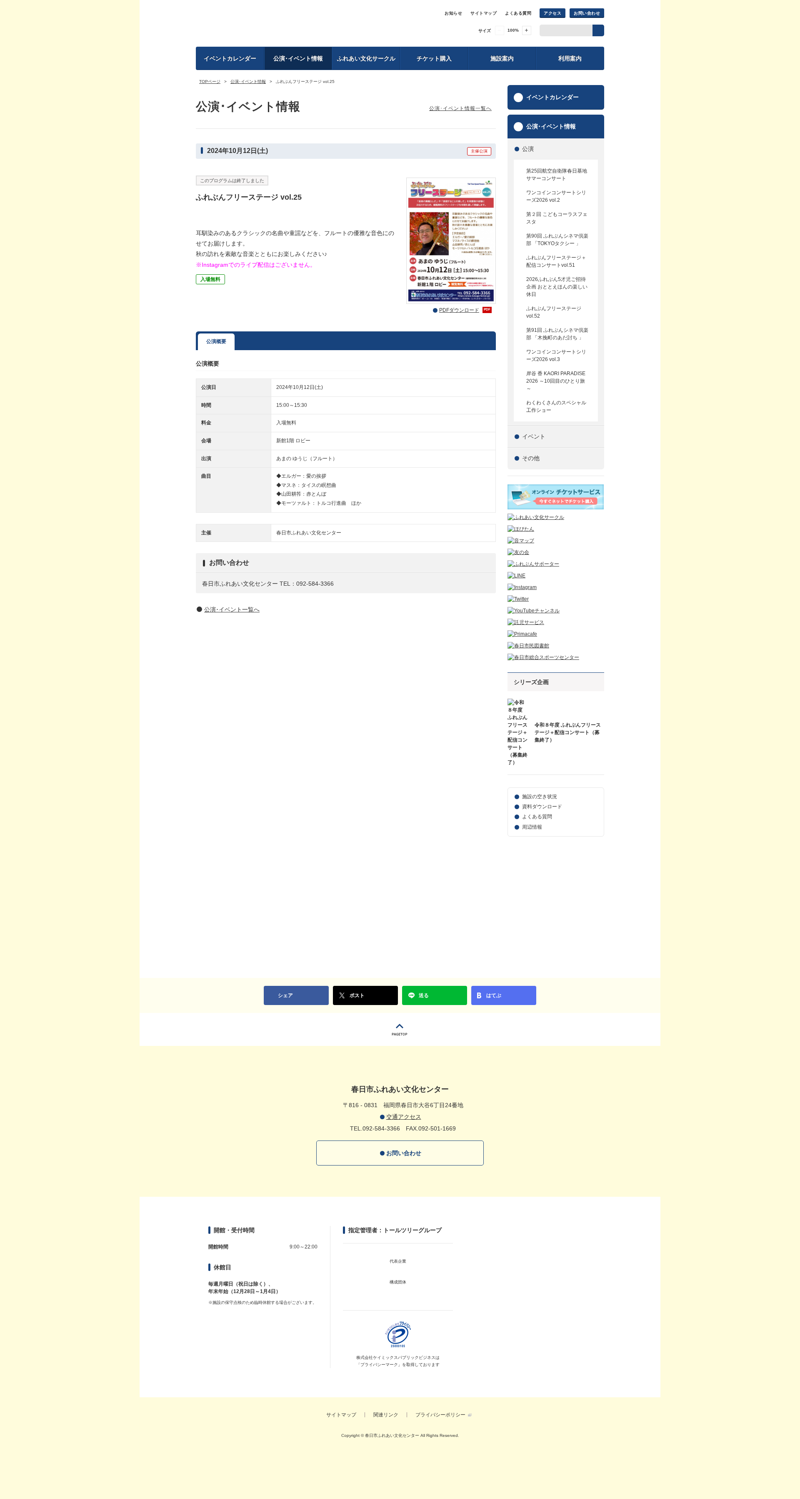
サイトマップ (483, 13)
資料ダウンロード (542, 807)
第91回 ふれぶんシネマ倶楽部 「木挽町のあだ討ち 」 (557, 334)
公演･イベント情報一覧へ (460, 108)
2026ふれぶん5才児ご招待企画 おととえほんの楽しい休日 (557, 286)
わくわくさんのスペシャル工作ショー (556, 406)
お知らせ (453, 13)
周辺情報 (532, 827)
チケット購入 (434, 58)
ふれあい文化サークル (366, 58)
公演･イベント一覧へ (232, 609)
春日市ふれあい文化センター (276, 22)
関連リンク (385, 1415)
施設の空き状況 (539, 797)
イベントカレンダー (230, 58)
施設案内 (502, 58)
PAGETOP (400, 1029)
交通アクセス (403, 1116)
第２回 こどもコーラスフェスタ (557, 218)
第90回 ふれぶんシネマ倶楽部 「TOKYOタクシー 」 (557, 239)
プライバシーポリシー (440, 1415)
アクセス (552, 13)
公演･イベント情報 (298, 58)
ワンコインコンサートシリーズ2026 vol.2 (556, 196)
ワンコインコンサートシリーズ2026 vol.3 (556, 355)
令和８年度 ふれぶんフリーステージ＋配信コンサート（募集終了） (568, 732)
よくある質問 (518, 13)
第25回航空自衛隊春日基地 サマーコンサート (556, 174)
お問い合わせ (587, 13)
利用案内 (570, 58)
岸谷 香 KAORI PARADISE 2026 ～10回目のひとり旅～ (555, 381)
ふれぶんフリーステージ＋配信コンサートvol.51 (556, 261)
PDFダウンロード (464, 310)
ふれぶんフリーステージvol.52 (553, 312)
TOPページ (209, 81)
